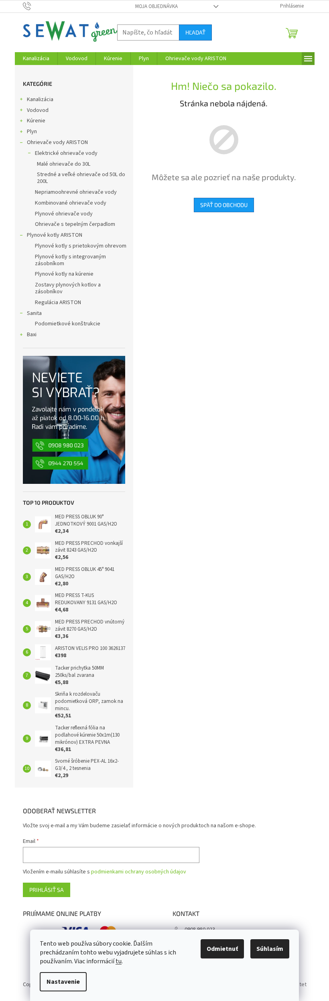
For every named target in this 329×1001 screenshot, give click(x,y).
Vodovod (38, 110)
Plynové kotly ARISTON (54, 235)
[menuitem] (36, 58)
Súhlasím (269, 948)
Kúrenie (36, 121)
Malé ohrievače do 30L (63, 164)
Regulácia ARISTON (58, 302)
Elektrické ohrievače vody (66, 153)
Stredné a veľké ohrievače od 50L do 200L (81, 178)
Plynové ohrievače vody (64, 214)
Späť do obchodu (224, 204)
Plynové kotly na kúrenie (64, 274)
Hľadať (195, 32)
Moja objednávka (156, 6)
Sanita (34, 313)
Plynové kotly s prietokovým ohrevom (80, 246)
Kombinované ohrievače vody (70, 203)
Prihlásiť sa (46, 889)
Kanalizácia (40, 99)
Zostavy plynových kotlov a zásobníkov (68, 288)
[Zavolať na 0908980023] (35, 6)
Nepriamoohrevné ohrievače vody (76, 192)
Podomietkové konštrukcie (67, 324)
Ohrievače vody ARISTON (57, 142)
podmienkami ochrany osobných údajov (138, 872)
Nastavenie (63, 981)
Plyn (32, 132)
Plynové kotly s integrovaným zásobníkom (70, 260)
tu (119, 961)
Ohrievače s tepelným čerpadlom (75, 224)
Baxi (32, 335)
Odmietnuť (222, 948)
